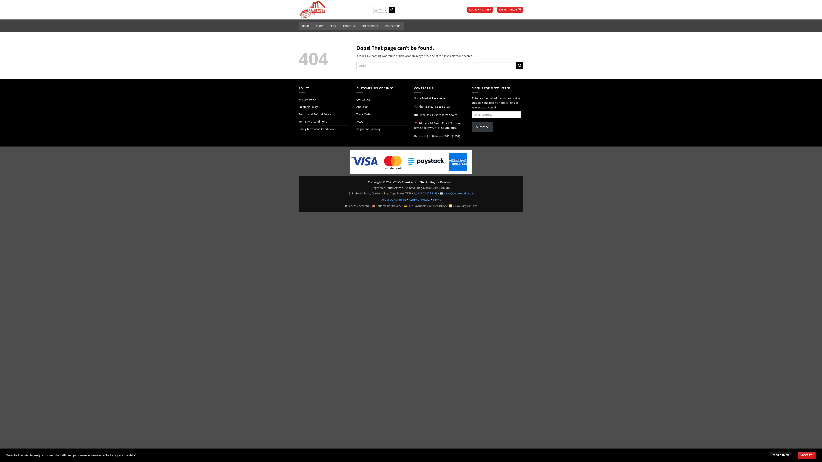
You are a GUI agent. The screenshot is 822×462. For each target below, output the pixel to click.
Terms (437, 199)
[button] (480, 10)
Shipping (401, 199)
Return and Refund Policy (315, 114)
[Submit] (392, 10)
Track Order (370, 26)
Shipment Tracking (368, 129)
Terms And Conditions (313, 121)
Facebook (438, 98)
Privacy (425, 199)
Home (305, 26)
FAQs (333, 26)
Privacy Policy (307, 99)
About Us (349, 26)
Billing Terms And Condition (316, 129)
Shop (319, 26)
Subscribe (482, 127)
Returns (414, 199)
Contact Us (392, 26)
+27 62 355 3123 (428, 193)
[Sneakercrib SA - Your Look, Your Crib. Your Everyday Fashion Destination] (333, 9)
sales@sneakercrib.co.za (459, 193)
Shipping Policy (308, 107)
